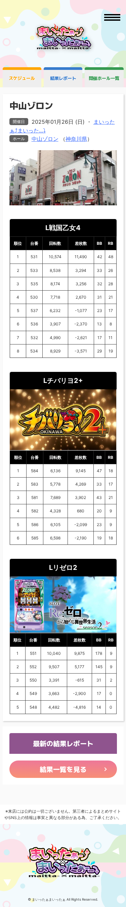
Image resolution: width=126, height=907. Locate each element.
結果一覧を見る (63, 769)
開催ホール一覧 (104, 78)
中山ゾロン (45, 138)
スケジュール (22, 78)
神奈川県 (76, 138)
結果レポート (63, 78)
